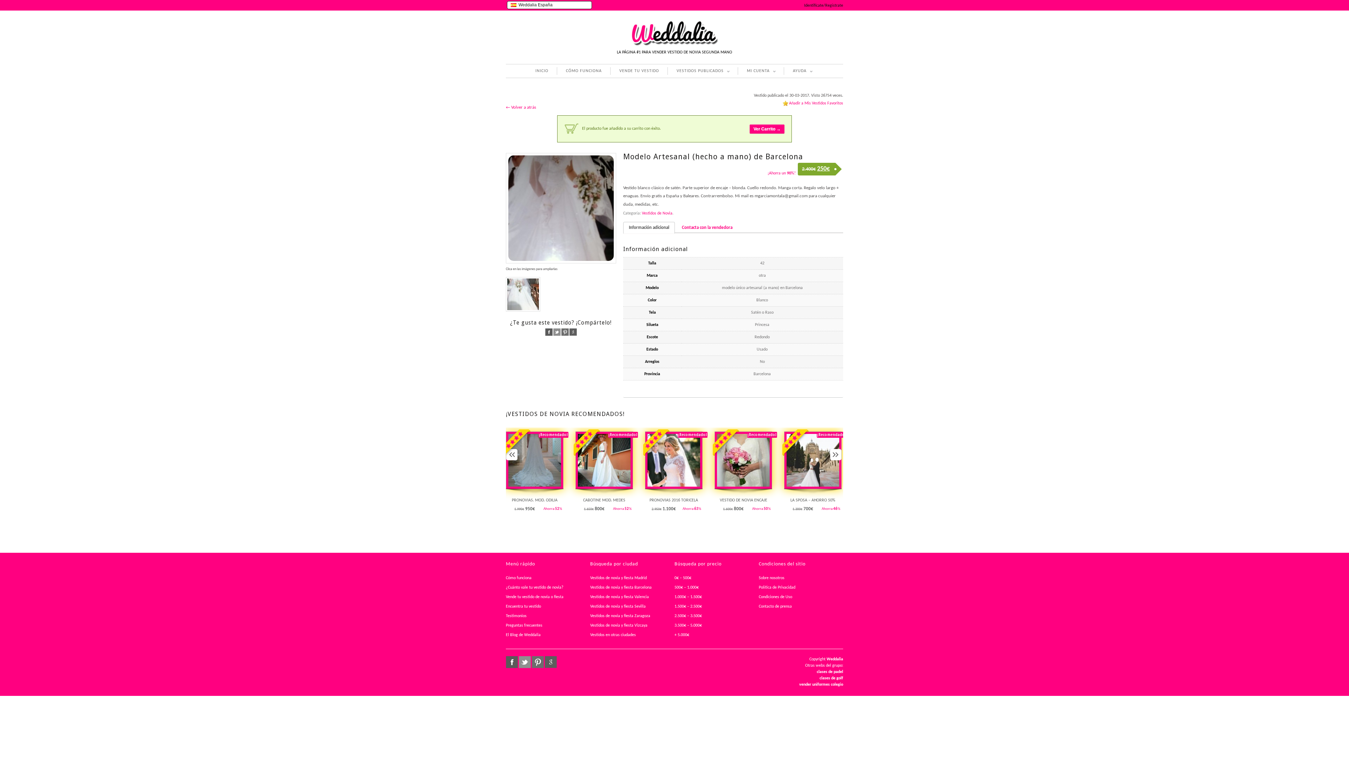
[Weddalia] (674, 45)
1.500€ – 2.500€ (688, 606)
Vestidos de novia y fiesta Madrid (618, 578)
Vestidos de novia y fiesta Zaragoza (620, 616)
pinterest (565, 332)
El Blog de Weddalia (523, 635)
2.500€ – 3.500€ (688, 616)
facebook (549, 332)
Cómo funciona (519, 578)
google (573, 332)
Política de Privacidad (777, 587)
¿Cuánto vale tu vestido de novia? (534, 587)
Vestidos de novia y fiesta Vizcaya (618, 625)
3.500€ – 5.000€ (688, 625)
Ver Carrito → (767, 129)
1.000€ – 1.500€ (688, 597)
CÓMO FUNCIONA (584, 71)
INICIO (541, 71)
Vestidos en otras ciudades (613, 635)
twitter (557, 332)
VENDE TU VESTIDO (639, 71)
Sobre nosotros (771, 578)
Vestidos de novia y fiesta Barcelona (621, 587)
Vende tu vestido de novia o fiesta (534, 597)
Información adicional (649, 227)
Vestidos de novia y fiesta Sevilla (618, 606)
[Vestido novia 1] (561, 208)
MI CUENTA (754, 72)
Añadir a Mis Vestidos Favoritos (816, 103)
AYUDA (795, 72)
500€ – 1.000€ (686, 587)
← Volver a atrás (521, 107)
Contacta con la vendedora (707, 227)
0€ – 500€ (682, 578)
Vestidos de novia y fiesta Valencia (619, 597)
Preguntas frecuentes (524, 625)
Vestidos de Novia (657, 213)
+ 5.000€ (681, 635)
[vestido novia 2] (523, 294)
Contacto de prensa (775, 606)
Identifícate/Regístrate (823, 6)
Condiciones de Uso (775, 597)
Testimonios (516, 616)
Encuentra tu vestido (523, 606)
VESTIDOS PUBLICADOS (695, 72)
